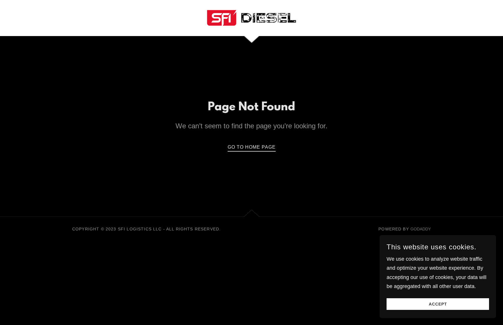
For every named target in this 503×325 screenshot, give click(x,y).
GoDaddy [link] (420, 229)
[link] (251, 17)
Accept (438, 304)
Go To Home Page (252, 147)
